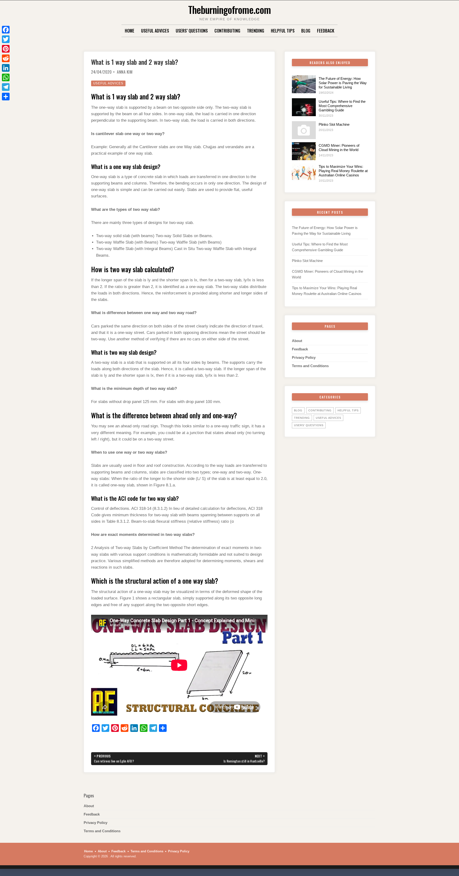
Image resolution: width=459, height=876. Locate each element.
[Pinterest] (6, 49)
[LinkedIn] (6, 68)
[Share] (6, 96)
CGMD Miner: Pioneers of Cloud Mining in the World (339, 147)
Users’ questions (192, 30)
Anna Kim (124, 72)
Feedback (325, 30)
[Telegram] (6, 87)
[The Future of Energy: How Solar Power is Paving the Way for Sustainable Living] (304, 84)
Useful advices (155, 30)
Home (129, 30)
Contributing (227, 30)
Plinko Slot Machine (334, 124)
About (297, 341)
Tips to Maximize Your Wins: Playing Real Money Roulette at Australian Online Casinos (343, 170)
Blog (305, 30)
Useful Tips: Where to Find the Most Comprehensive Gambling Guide (342, 105)
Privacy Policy (304, 357)
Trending (255, 30)
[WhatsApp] (6, 77)
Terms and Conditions (310, 366)
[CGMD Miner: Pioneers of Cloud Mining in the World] (304, 151)
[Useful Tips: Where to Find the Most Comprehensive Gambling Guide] (304, 107)
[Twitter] (6, 39)
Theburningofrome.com (229, 9)
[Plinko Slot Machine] (304, 130)
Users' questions (308, 425)
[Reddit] (6, 58)
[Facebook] (6, 29)
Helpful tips (283, 30)
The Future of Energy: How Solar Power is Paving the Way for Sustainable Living (343, 82)
